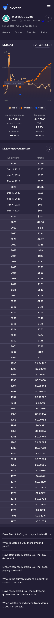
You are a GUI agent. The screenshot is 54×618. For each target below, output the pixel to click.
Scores (18, 32)
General (6, 32)
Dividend (28, 108)
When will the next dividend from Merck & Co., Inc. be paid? (25, 605)
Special (41, 108)
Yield (14, 108)
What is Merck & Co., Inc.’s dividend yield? (22, 544)
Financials (31, 32)
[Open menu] (49, 6)
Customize (44, 45)
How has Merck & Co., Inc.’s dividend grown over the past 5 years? (23, 592)
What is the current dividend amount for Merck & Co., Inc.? (25, 580)
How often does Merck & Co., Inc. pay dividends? (24, 556)
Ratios (44, 32)
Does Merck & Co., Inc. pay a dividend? (24, 534)
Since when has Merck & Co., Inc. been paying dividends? (25, 568)
